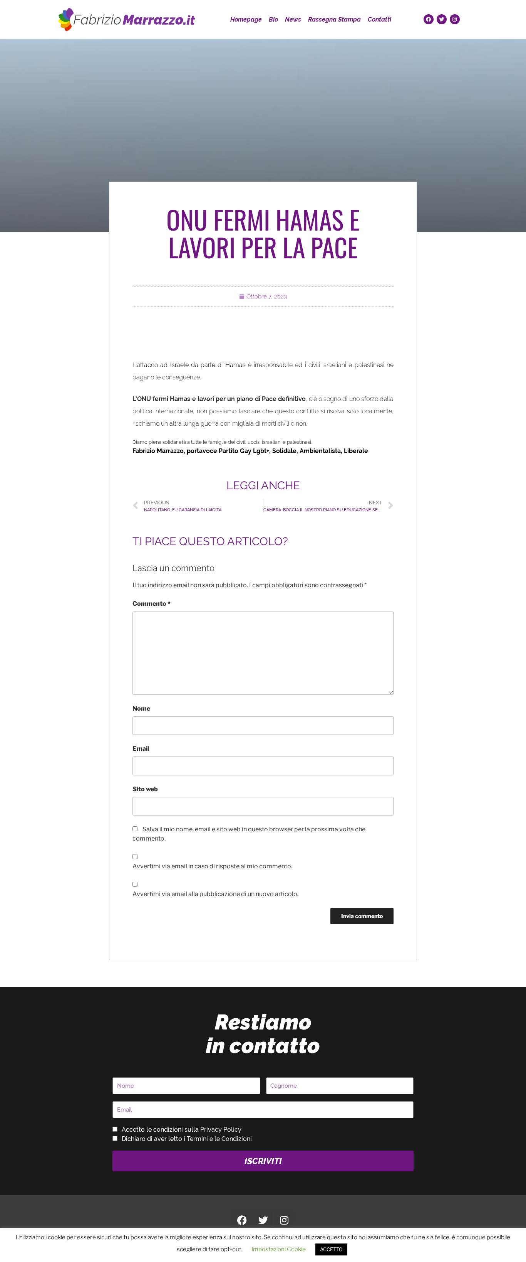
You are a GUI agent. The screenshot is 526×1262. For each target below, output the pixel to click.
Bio (273, 19)
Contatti (379, 19)
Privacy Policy (220, 1129)
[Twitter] (442, 19)
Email (140, 748)
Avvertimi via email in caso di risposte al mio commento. (212, 866)
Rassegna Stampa (334, 19)
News (293, 19)
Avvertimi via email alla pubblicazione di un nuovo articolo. (215, 894)
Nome (141, 708)
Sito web (145, 789)
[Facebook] (429, 19)
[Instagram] (455, 19)
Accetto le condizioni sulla (181, 1129)
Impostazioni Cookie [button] (278, 1249)
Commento (151, 603)
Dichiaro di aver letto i (187, 1138)
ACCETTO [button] (331, 1249)
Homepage (246, 19)
